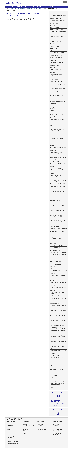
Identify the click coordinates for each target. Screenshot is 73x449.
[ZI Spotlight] (7, 419)
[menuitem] (8, 7)
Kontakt (8, 424)
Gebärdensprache (10, 437)
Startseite (12, 8)
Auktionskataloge (56, 434)
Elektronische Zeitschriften (58, 430)
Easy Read (9, 440)
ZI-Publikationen (41, 428)
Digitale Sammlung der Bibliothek (44, 429)
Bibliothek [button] (26, 6)
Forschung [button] (19, 6)
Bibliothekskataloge (56, 424)
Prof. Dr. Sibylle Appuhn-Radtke (26, 8)
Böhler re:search (26, 428)
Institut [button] (13, 6)
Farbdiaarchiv (25, 429)
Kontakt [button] (51, 6)
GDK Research (25, 430)
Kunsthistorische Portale (57, 428)
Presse (8, 429)
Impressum (9, 430)
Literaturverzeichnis (37, 8)
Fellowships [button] (39, 6)
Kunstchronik (40, 424)
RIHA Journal (40, 425)
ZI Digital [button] (46, 6)
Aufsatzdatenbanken (57, 433)
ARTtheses (25, 424)
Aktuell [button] (7, 6)
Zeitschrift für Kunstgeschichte (44, 426)
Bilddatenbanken (56, 435)
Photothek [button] (32, 6)
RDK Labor (24, 433)
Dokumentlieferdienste (57, 429)
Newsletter (9, 428)
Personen (17, 8)
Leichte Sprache (10, 438)
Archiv (8, 434)
